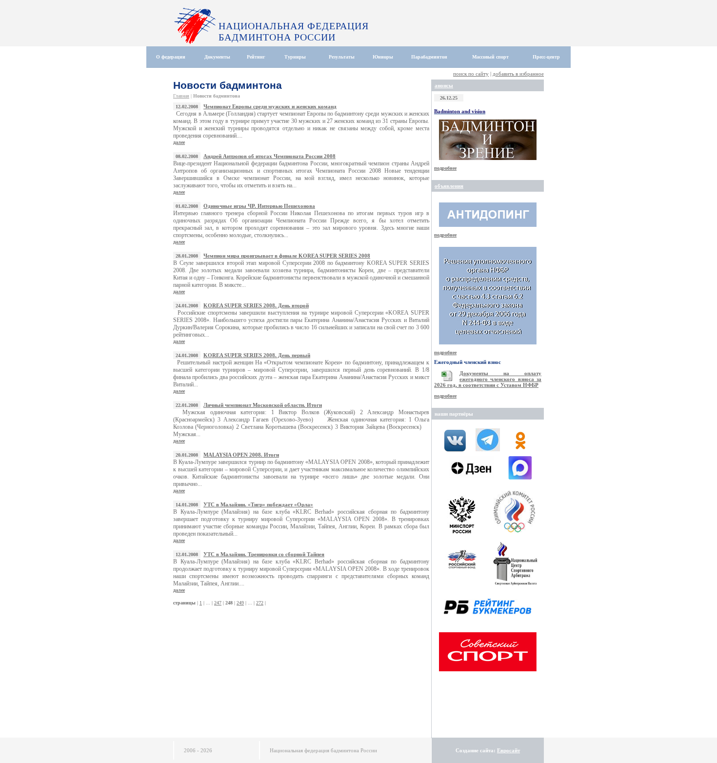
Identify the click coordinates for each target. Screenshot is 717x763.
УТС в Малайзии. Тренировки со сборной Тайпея (263, 554)
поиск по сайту (471, 74)
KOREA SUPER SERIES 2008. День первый (256, 355)
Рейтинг (256, 57)
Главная (181, 96)
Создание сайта (475, 750)
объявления (449, 186)
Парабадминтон (429, 57)
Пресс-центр (546, 57)
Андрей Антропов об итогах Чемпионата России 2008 (269, 156)
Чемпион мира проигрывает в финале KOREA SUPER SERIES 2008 (286, 256)
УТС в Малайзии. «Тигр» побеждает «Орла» (258, 504)
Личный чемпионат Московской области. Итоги (262, 405)
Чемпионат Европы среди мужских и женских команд (270, 106)
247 (217, 602)
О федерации (170, 57)
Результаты (342, 57)
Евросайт (508, 750)
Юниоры (383, 57)
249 (240, 602)
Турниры (295, 57)
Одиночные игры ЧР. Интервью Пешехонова (259, 206)
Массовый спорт (490, 57)
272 (259, 602)
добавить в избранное (518, 74)
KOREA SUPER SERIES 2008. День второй (256, 305)
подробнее (445, 168)
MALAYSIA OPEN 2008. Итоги (241, 455)
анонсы (444, 85)
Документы (217, 57)
